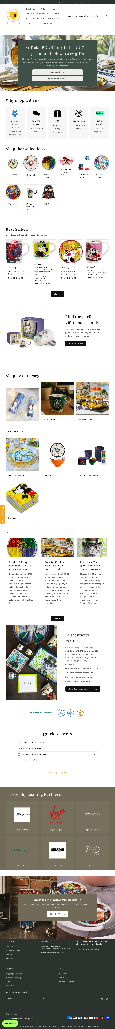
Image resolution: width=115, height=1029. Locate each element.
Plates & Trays (15, 475)
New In (61, 978)
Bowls (46, 475)
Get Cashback (2, 516)
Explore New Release (57, 78)
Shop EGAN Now (57, 914)
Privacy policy (54, 1026)
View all (57, 294)
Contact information (93, 1026)
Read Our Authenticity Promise (83, 689)
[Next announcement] (108, 2)
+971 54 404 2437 (55, 946)
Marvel (11, 204)
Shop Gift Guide (76, 343)
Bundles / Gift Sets (66, 982)
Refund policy (42, 1026)
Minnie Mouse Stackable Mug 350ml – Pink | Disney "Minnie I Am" (96, 273)
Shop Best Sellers (57, 72)
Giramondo (31, 175)
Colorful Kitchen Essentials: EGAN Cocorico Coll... (54, 566)
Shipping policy (79, 1026)
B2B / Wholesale (12, 954)
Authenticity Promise (14, 951)
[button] (31, 9)
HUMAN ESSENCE (30, 205)
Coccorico (12, 175)
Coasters (12, 518)
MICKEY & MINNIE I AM (66, 172)
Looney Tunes (99, 176)
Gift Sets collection (87, 475)
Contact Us (10, 986)
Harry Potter (46, 176)
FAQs (8, 982)
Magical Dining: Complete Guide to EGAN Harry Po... (20, 566)
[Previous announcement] (6, 2)
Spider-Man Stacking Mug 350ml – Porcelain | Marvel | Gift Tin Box (17, 273)
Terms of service (66, 1026)
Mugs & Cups (49, 419)
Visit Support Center (57, 773)
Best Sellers (63, 974)
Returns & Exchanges (14, 978)
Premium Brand (17, 1026)
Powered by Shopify (28, 1026)
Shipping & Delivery (14, 974)
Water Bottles (14, 431)
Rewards (9, 958)
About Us (9, 947)
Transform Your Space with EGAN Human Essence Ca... (92, 566)
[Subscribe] (43, 998)
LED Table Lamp (83, 176)
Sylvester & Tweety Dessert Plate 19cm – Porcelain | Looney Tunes (70, 273)
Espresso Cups (85, 419)
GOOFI (46, 204)
